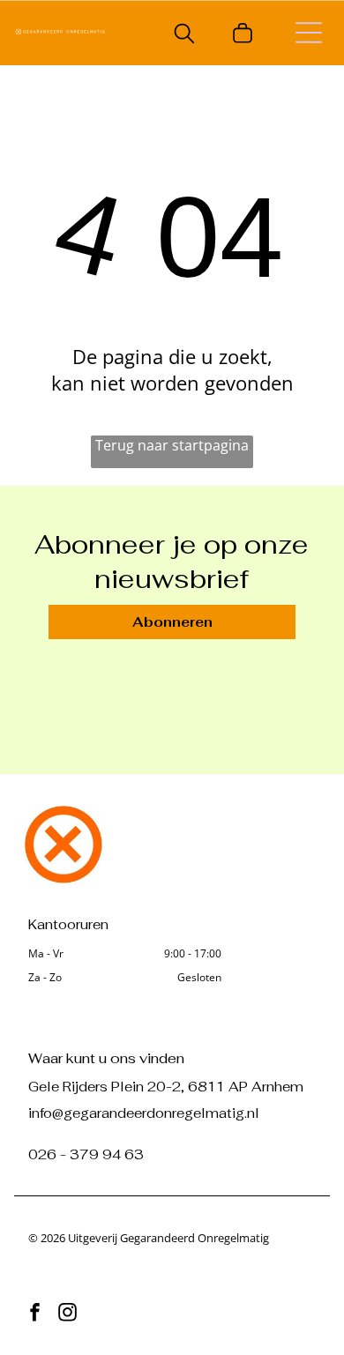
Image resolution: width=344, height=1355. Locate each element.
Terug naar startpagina (172, 445)
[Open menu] (308, 32)
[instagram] (68, 1315)
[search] (184, 35)
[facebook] (35, 1315)
